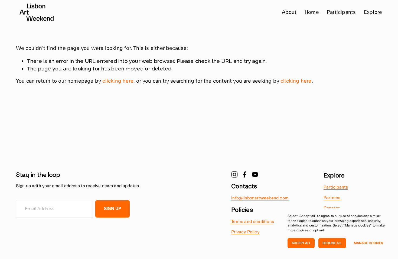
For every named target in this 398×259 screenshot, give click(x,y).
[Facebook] (245, 174)
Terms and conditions (252, 221)
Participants (341, 12)
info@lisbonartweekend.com (260, 198)
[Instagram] (234, 174)
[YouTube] (255, 174)
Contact (332, 208)
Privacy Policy (245, 231)
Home (312, 12)
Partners (332, 197)
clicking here (117, 81)
